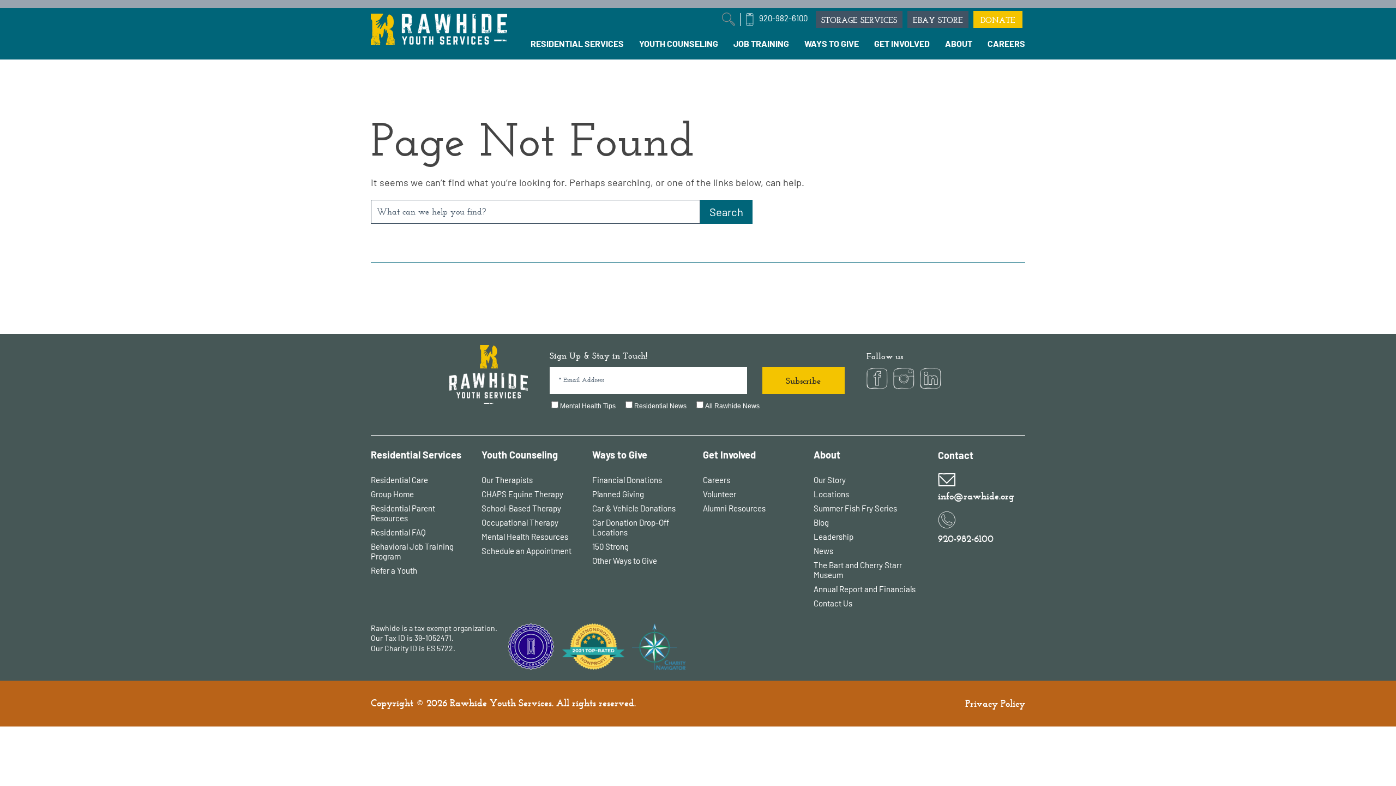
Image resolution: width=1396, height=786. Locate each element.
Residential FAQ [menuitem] (398, 532)
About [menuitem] (827, 455)
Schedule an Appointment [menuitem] (526, 551)
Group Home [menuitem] (392, 494)
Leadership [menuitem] (833, 536)
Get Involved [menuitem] (729, 455)
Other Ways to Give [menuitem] (624, 560)
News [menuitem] (823, 551)
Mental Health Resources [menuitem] (525, 536)
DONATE (997, 20)
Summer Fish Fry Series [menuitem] (855, 508)
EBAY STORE (938, 20)
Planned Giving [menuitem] (618, 494)
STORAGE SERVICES (859, 20)
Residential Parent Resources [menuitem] (403, 513)
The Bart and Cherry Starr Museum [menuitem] (858, 570)
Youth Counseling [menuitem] (520, 455)
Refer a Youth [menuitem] (394, 570)
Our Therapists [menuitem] (507, 480)
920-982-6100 (783, 18)
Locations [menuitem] (831, 494)
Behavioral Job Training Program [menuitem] (412, 551)
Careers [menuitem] (716, 480)
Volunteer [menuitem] (719, 494)
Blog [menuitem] (821, 522)
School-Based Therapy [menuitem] (521, 508)
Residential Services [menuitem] (416, 455)
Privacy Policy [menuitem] (995, 704)
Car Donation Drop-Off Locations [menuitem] (630, 527)
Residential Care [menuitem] (399, 480)
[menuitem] (577, 44)
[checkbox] (697, 407)
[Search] (726, 212)
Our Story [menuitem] (830, 480)
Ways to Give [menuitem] (619, 455)
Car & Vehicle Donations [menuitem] (634, 508)
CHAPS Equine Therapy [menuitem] (522, 494)
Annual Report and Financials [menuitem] (865, 589)
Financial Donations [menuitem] (627, 480)
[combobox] (535, 212)
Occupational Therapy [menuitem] (520, 522)
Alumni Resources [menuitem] (734, 508)
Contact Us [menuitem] (833, 603)
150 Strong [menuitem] (610, 546)
